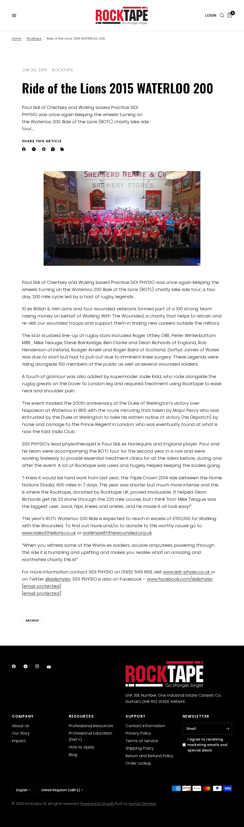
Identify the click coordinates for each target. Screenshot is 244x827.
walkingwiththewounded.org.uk (117, 533)
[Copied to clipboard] (63, 149)
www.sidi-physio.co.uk (187, 572)
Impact (19, 741)
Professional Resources (91, 726)
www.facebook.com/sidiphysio (180, 579)
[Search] (222, 15)
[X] (35, 149)
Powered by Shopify (97, 803)
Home (16, 38)
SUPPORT (136, 716)
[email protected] (41, 586)
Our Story (21, 733)
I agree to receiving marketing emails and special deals (208, 745)
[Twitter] (29, 666)
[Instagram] (40, 666)
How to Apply (81, 747)
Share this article (42, 141)
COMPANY (23, 716)
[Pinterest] (45, 149)
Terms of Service (142, 741)
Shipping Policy (140, 748)
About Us (20, 726)
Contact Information (145, 726)
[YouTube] (52, 667)
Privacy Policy (138, 733)
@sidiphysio (58, 579)
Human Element (142, 803)
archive (32, 620)
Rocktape (34, 38)
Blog (73, 754)
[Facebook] (25, 149)
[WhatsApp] (54, 149)
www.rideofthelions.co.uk (49, 533)
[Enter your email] (227, 728)
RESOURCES (81, 716)
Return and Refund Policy (149, 756)
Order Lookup (138, 763)
